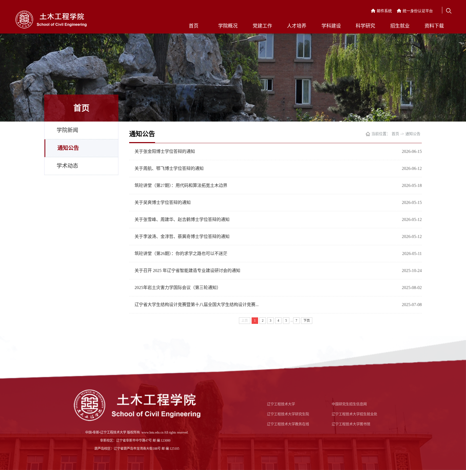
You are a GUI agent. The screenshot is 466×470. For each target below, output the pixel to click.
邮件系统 (384, 11)
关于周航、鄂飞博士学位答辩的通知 (169, 168)
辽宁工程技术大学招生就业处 (354, 414)
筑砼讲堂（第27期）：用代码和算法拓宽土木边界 (181, 185)
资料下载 (434, 26)
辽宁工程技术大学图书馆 (351, 424)
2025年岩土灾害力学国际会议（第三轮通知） (178, 287)
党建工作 (262, 26)
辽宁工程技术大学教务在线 (288, 424)
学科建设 (331, 26)
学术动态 (67, 166)
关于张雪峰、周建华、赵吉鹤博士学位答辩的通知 (182, 219)
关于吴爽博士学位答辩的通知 (163, 202)
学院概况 (228, 26)
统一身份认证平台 (418, 11)
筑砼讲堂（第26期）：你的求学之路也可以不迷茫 (181, 253)
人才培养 (296, 26)
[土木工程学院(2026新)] (51, 20)
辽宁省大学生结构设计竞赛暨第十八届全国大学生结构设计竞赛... (197, 304)
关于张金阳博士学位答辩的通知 (165, 151)
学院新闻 (67, 130)
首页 (193, 26)
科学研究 (365, 26)
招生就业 (400, 26)
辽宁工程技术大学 (281, 404)
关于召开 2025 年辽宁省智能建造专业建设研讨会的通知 (187, 270)
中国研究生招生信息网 (349, 404)
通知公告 (68, 148)
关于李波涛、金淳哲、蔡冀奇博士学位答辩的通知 (182, 236)
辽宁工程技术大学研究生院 (288, 414)
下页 (306, 321)
